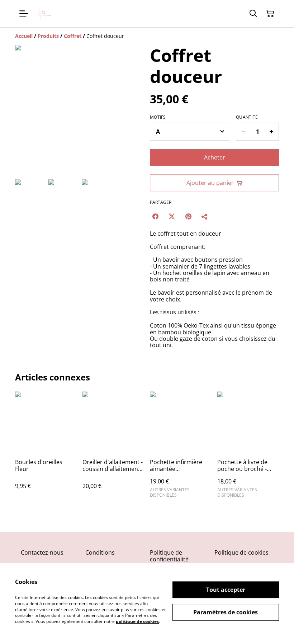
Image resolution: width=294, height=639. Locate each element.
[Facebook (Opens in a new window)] (155, 216)
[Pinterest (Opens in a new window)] (188, 216)
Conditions (100, 552)
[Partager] (204, 216)
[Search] (253, 13)
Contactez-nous (42, 552)
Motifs (158, 117)
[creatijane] (45, 14)
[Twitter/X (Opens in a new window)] (171, 216)
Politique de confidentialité (169, 556)
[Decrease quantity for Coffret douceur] (243, 132)
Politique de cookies (241, 552)
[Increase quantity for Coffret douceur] (271, 132)
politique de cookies (137, 621)
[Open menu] (23, 13)
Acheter (214, 157)
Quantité (247, 117)
